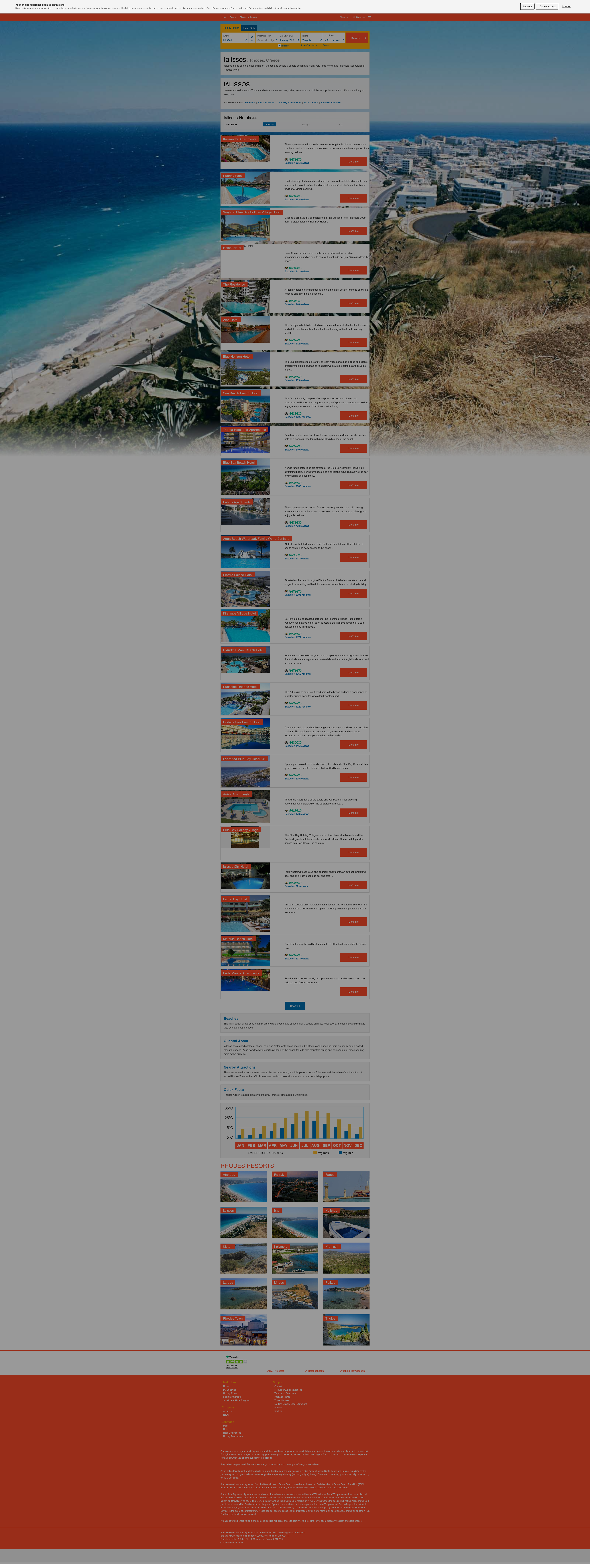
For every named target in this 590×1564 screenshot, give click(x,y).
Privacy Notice (256, 8)
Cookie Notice (237, 8)
